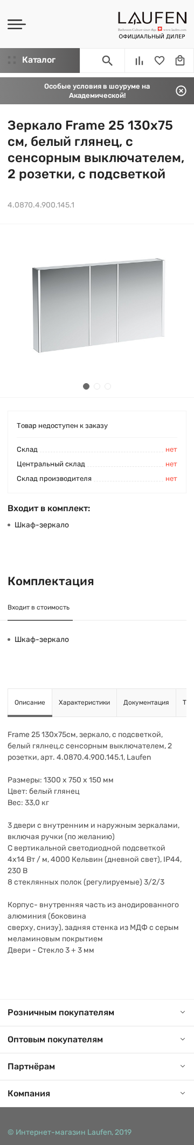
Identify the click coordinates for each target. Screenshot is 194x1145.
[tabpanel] (97, 310)
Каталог (38, 60)
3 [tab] (108, 386)
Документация (146, 702)
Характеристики (84, 702)
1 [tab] (86, 386)
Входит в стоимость (39, 607)
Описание (30, 702)
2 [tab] (97, 386)
